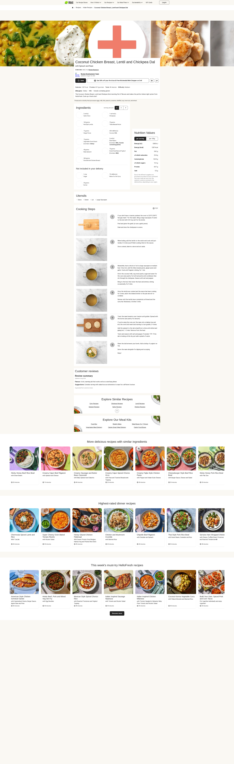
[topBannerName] (117, 15)
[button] (102, 108)
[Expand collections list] (117, 411)
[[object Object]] (152, 81)
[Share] (157, 81)
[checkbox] (76, 70)
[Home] (73, 7)
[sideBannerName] (146, 115)
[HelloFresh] (69, 2)
